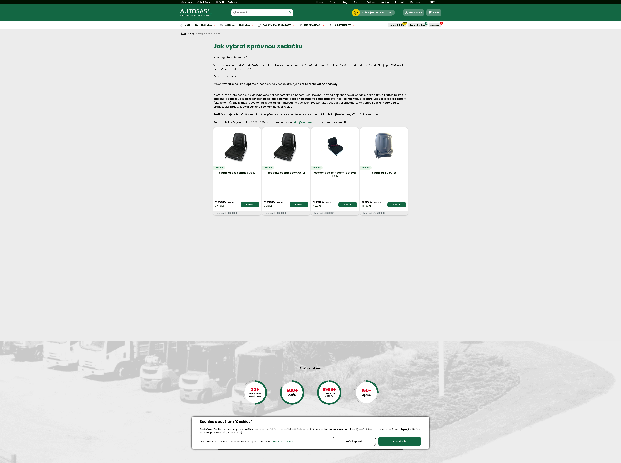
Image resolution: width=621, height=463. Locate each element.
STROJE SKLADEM (417, 25)
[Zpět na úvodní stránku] (198, 12)
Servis (357, 2)
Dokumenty (417, 2)
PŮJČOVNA (435, 25)
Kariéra (385, 2)
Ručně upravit (354, 441)
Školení (371, 2)
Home (319, 2)
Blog (345, 2)
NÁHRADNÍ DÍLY (397, 25)
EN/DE (433, 2)
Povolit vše (400, 441)
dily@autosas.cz (305, 122)
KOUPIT (249, 204)
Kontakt (399, 2)
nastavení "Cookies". (283, 441)
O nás (332, 2)
